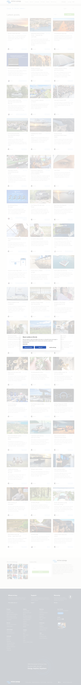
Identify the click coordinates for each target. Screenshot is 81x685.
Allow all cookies (28, 347)
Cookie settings (52, 347)
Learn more (25, 344)
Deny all (40, 347)
